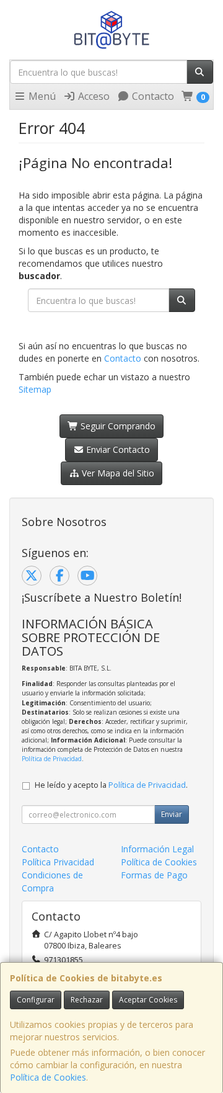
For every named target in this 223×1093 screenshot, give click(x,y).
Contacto (151, 96)
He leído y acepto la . (111, 785)
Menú (41, 96)
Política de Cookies (48, 1077)
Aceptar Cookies (148, 999)
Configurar (36, 999)
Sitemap (35, 389)
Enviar (171, 814)
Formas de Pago (154, 875)
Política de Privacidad (52, 758)
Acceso (93, 96)
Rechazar (87, 999)
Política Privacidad (58, 862)
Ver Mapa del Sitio (116, 473)
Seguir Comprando (116, 426)
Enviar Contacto (117, 449)
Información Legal (157, 849)
